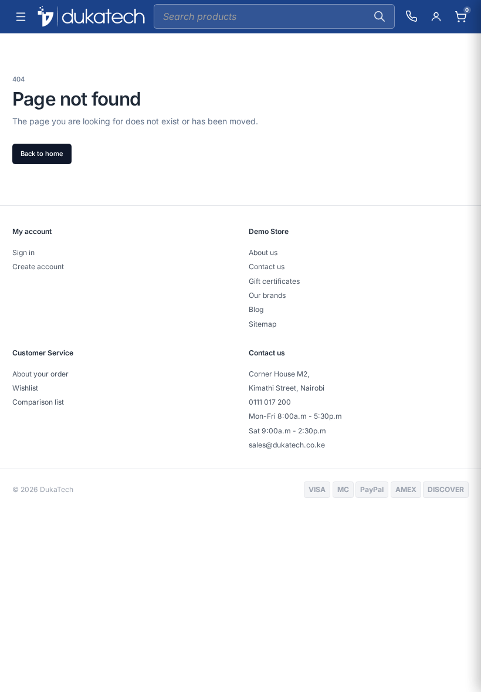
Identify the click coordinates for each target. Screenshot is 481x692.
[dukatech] (91, 16)
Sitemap (262, 324)
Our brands (267, 295)
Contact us (266, 266)
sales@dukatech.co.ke (287, 444)
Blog (256, 309)
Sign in (23, 252)
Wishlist (25, 388)
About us (263, 252)
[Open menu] (20, 16)
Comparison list (38, 402)
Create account (38, 266)
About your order (40, 373)
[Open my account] (436, 16)
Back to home (42, 154)
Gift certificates (274, 281)
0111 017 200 (270, 402)
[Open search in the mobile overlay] (274, 16)
